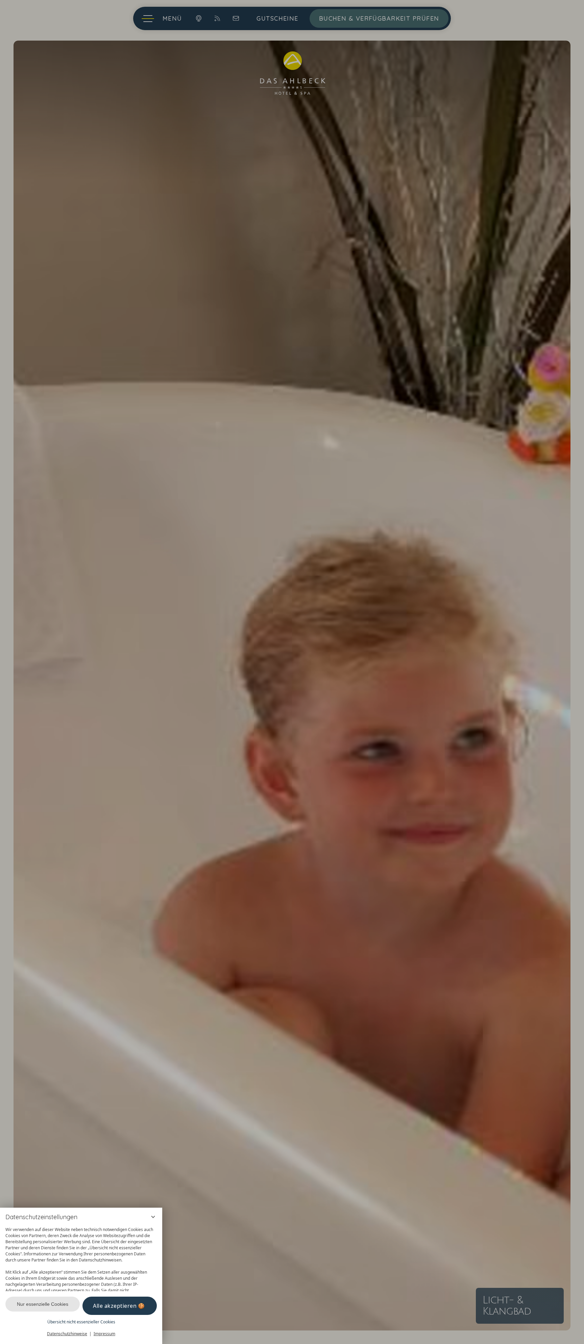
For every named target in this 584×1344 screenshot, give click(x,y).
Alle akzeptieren (115, 1305)
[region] (81, 1257)
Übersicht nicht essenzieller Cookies (81, 1322)
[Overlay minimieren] (153, 1217)
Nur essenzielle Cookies (42, 1304)
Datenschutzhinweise (67, 1334)
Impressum (104, 1334)
